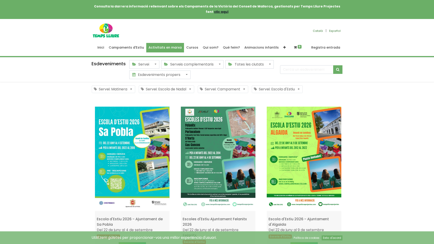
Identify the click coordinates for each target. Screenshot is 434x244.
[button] (284, 47)
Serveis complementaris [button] (192, 64)
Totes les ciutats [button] (249, 64)
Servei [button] (143, 64)
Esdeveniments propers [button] (159, 74)
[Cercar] (337, 69)
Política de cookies (306, 238)
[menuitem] (100, 47)
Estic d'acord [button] (332, 238)
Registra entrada (325, 47)
